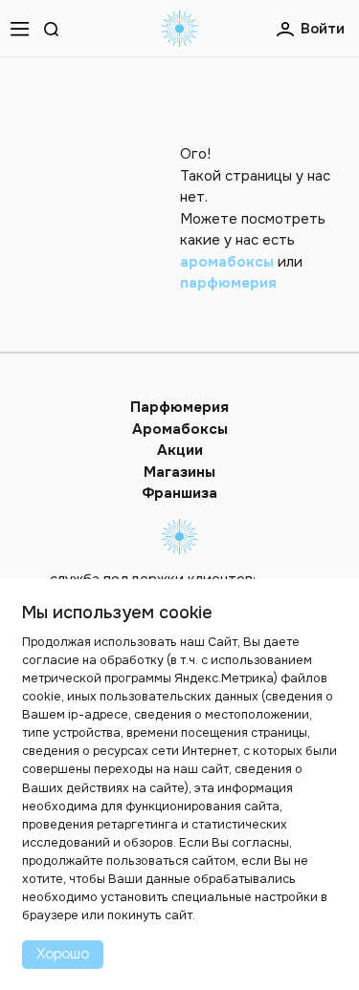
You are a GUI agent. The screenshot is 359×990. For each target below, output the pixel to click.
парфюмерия (228, 282)
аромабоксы (227, 261)
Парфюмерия (179, 407)
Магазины (179, 472)
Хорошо (62, 953)
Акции (180, 450)
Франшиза (179, 493)
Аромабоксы (180, 429)
